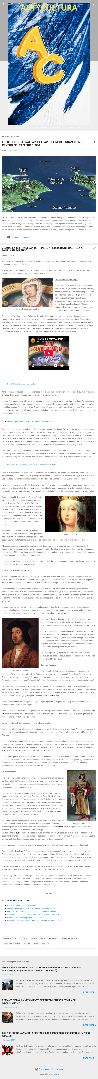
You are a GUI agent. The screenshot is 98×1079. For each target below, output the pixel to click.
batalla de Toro (9, 938)
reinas (36, 943)
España (34, 938)
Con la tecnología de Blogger (50, 1069)
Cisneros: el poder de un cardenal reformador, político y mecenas (33, 914)
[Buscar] (94, 5)
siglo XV (45, 943)
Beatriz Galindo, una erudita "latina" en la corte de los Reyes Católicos (35, 921)
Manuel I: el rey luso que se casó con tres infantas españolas (31, 421)
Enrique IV (23, 938)
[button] (94, 142)
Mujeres (27, 943)
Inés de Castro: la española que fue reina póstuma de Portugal (31, 465)
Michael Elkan (55, 1074)
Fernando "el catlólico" (49, 938)
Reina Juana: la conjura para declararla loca (24, 918)
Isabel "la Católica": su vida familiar (21, 384)
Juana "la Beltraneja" (11, 943)
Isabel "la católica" (69, 938)
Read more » (89, 992)
